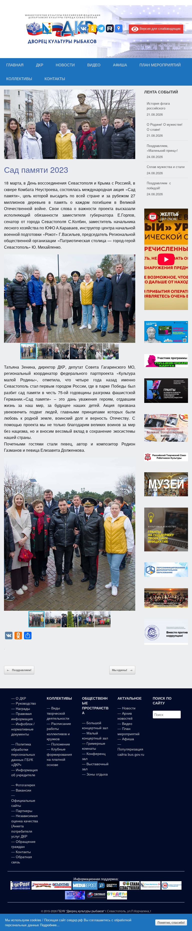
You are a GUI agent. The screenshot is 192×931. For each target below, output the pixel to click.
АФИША (120, 65)
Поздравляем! (19, 670)
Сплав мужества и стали (165, 145)
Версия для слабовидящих (159, 28)
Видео (127, 724)
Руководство (26, 703)
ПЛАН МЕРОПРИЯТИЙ (160, 65)
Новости (129, 708)
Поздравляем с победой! (159, 164)
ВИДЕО (93, 65)
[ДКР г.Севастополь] (61, 29)
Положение (60, 744)
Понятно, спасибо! (171, 922)
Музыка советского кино (165, 183)
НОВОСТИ (65, 65)
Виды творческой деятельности (58, 713)
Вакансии (23, 790)
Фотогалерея (25, 785)
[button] (131, 298)
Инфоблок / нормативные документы (22, 729)
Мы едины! (122, 670)
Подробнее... (50, 924)
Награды (23, 709)
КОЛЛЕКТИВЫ (19, 79)
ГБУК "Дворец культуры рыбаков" (81, 911)
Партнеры (24, 811)
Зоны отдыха (97, 774)
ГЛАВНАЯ (15, 65)
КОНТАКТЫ (54, 79)
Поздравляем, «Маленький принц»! (162, 127)
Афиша (128, 739)
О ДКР (21, 698)
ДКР (39, 65)
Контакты (23, 852)
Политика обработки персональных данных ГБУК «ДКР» (23, 754)
